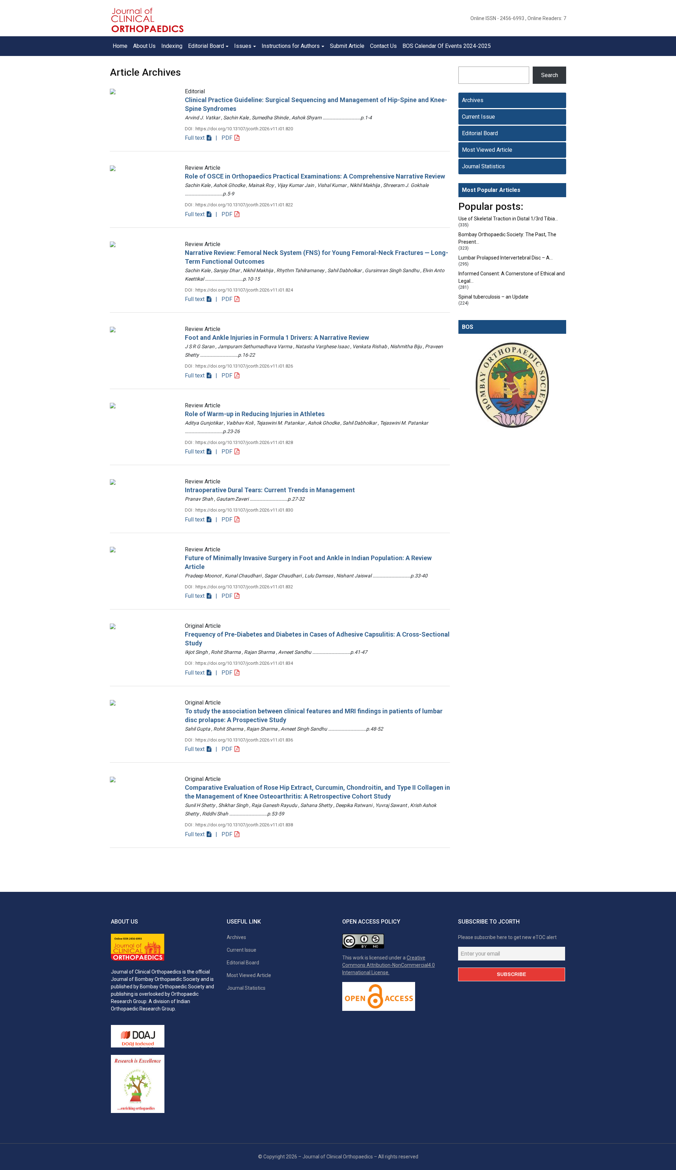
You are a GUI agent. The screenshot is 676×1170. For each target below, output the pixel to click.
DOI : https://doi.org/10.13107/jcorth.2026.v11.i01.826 (239, 366)
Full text (195, 137)
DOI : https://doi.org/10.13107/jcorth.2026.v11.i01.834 (239, 663)
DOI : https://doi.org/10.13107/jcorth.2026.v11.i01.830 (239, 510)
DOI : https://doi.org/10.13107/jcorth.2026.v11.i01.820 (239, 128)
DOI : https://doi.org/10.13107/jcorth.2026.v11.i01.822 (239, 204)
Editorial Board (480, 133)
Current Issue (478, 116)
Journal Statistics (483, 166)
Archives (472, 100)
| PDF (223, 137)
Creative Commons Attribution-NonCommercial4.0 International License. (388, 965)
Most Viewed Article (487, 149)
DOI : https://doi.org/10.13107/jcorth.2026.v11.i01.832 (239, 586)
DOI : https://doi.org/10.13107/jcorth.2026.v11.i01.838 (239, 824)
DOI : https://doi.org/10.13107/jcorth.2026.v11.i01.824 (239, 290)
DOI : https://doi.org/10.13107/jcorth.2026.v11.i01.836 (239, 740)
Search (549, 75)
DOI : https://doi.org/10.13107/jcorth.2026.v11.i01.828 (239, 442)
